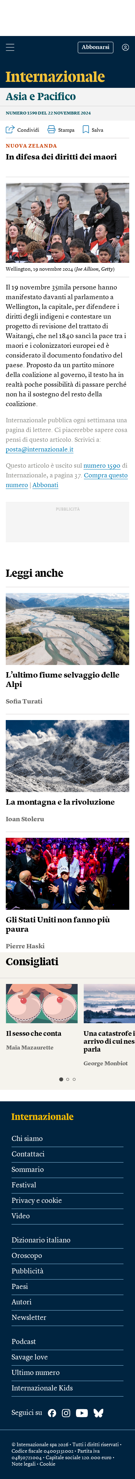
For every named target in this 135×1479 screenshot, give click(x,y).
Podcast (24, 1342)
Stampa (66, 130)
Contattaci (28, 1154)
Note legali (24, 1464)
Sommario (28, 1170)
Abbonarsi (95, 47)
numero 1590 (102, 466)
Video (21, 1216)
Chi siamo (27, 1139)
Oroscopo (27, 1256)
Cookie (47, 1464)
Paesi (20, 1287)
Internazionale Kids (42, 1388)
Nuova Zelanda (31, 146)
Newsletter (29, 1318)
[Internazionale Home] (45, 1116)
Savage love (30, 1357)
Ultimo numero (36, 1373)
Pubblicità (28, 1271)
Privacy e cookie (37, 1201)
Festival (24, 1185)
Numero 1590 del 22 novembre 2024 (48, 113)
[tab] (61, 1080)
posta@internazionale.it (39, 449)
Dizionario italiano (41, 1240)
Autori (22, 1302)
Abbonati (45, 485)
